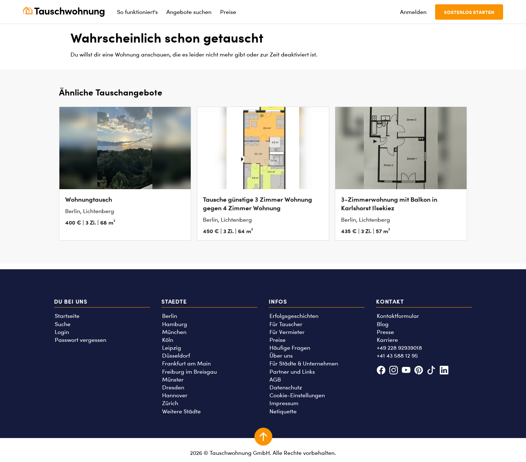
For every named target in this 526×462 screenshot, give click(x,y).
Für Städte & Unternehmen (303, 363)
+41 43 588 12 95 (397, 355)
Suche (62, 324)
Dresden (173, 387)
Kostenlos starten (469, 12)
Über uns (281, 355)
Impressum (283, 403)
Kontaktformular (398, 316)
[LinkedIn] (444, 371)
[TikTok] (431, 371)
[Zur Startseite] (63, 12)
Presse (385, 332)
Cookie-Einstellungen (297, 395)
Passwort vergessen (80, 339)
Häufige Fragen (289, 347)
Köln (167, 339)
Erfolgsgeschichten (293, 316)
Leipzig (171, 347)
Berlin (169, 316)
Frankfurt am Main (186, 363)
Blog (383, 324)
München (174, 332)
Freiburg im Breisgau (189, 371)
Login (62, 332)
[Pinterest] (419, 371)
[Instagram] (393, 371)
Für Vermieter (287, 332)
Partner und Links (292, 371)
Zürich (170, 403)
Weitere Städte (181, 411)
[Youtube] (406, 371)
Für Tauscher (285, 324)
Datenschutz (285, 387)
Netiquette (283, 411)
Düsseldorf (176, 355)
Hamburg (174, 324)
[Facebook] (381, 371)
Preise (277, 339)
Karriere (387, 339)
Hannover (174, 395)
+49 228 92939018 (399, 347)
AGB (275, 379)
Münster (173, 379)
